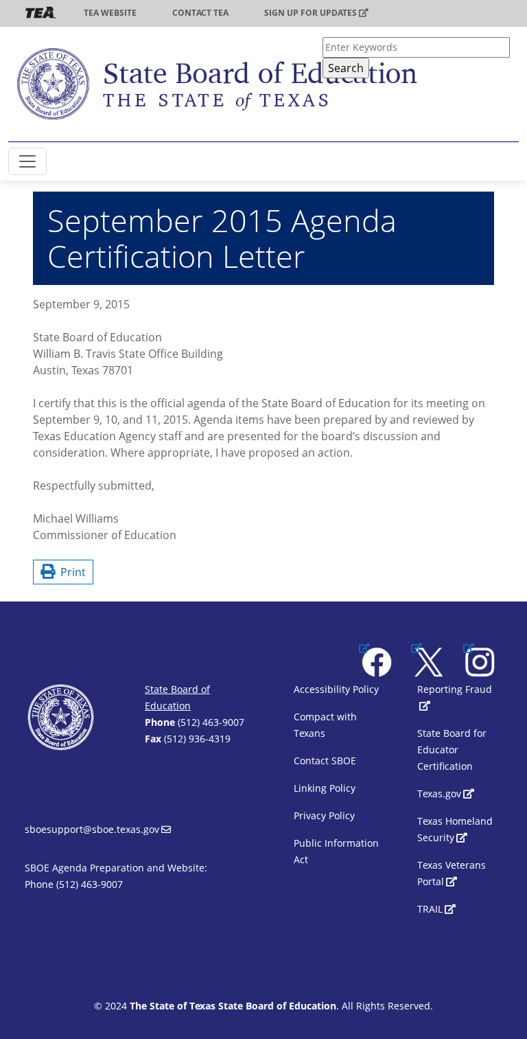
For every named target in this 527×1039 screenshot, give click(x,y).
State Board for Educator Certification (452, 750)
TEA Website (110, 13)
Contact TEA (200, 13)
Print (70, 572)
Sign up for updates (310, 13)
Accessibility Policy (336, 689)
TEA (40, 12)
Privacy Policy (324, 815)
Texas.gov (439, 793)
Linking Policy (324, 788)
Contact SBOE (325, 760)
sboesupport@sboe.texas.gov (92, 829)
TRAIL (430, 908)
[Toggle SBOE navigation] (27, 161)
